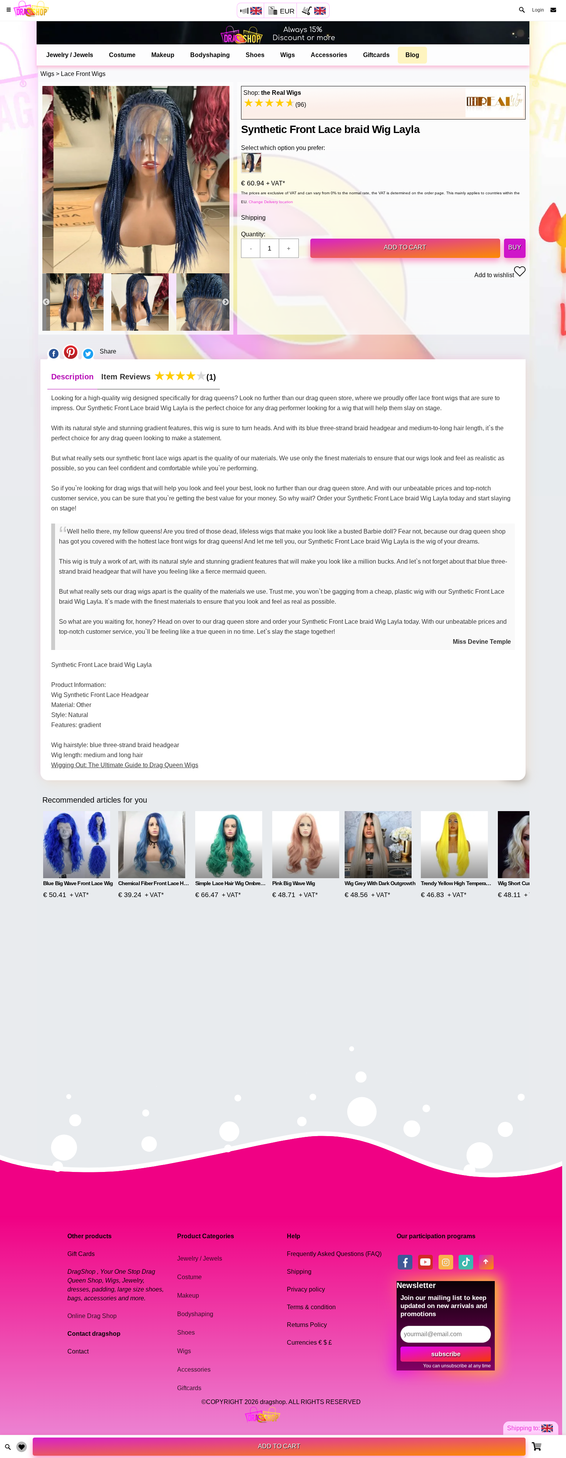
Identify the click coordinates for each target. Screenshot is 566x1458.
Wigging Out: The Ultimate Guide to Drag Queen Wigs (124, 765)
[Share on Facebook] (53, 351)
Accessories (329, 55)
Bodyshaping (210, 55)
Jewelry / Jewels (69, 55)
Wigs (287, 55)
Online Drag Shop (92, 1316)
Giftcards (376, 55)
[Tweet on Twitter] (88, 351)
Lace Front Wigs (83, 74)
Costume (122, 55)
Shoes (255, 55)
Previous (46, 302)
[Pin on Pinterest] (70, 351)
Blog (412, 55)
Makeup (162, 55)
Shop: (272, 92)
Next (225, 302)
